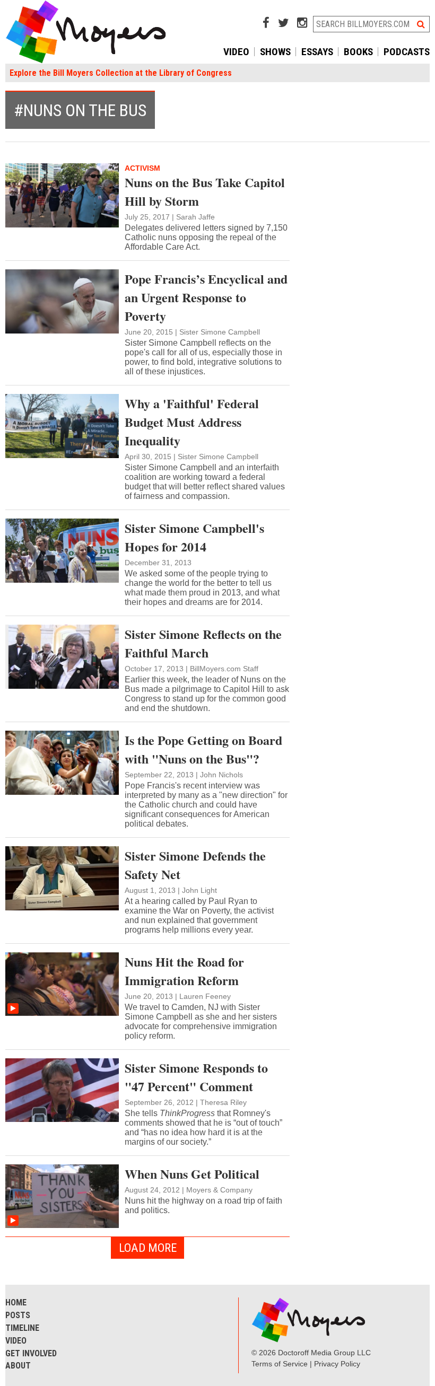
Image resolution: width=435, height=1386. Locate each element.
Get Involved (31, 1353)
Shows (275, 52)
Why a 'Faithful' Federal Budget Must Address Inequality (192, 422)
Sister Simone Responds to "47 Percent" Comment (196, 1076)
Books (358, 52)
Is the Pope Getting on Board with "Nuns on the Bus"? (203, 749)
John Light (199, 890)
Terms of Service (279, 1363)
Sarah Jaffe (195, 217)
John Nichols (221, 774)
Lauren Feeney (205, 996)
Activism (142, 168)
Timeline (22, 1328)
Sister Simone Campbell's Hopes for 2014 (194, 537)
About (18, 1366)
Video (236, 52)
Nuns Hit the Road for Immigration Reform (184, 970)
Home (16, 1302)
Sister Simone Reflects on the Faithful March (203, 643)
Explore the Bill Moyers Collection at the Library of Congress (121, 73)
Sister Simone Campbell (219, 332)
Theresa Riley (223, 1102)
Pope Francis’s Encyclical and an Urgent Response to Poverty (206, 297)
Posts (17, 1315)
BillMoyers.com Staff (224, 668)
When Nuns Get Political (192, 1173)
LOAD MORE (148, 1248)
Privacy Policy (337, 1363)
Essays (317, 52)
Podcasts (407, 52)
